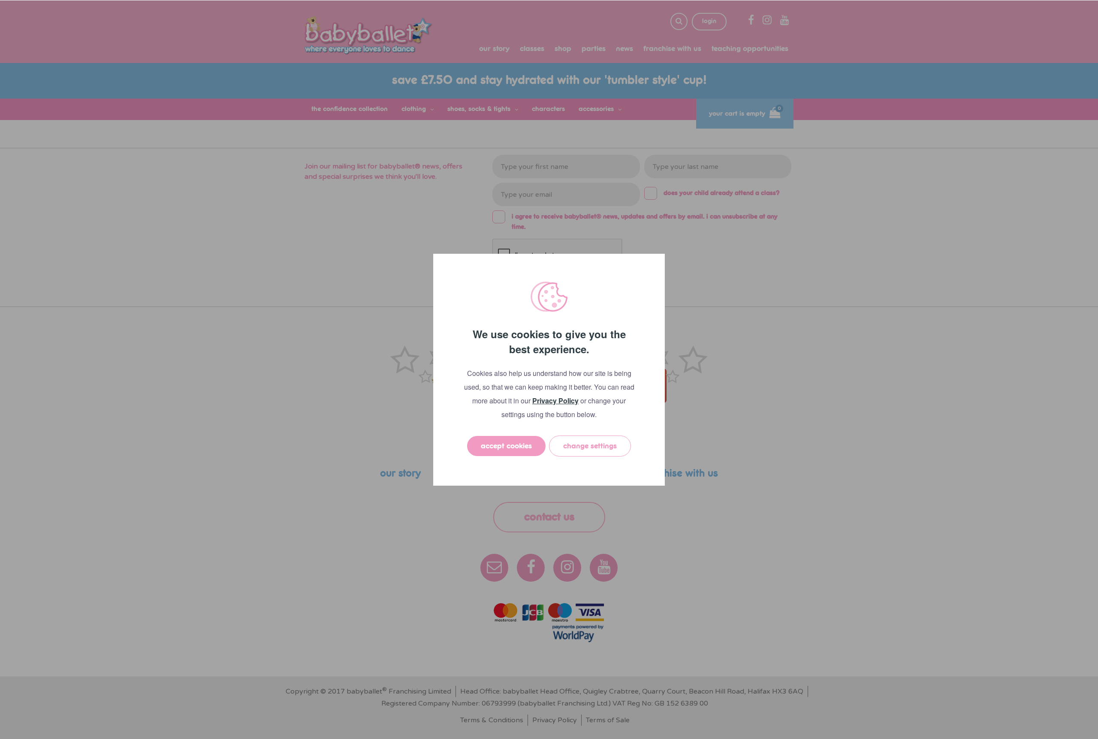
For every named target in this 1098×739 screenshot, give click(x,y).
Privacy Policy (555, 401)
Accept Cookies (506, 446)
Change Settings (590, 446)
